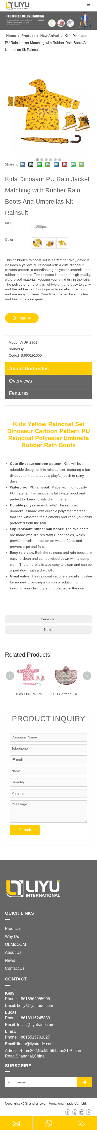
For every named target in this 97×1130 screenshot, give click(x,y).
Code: (13, 355)
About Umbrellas (29, 368)
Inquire (25, 318)
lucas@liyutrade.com (35, 1025)
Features (19, 393)
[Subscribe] (84, 1082)
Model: (14, 342)
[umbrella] (37, 243)
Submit (25, 830)
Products (13, 928)
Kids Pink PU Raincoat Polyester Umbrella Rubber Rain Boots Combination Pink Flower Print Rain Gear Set (31, 694)
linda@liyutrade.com (35, 1044)
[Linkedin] (81, 1112)
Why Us (12, 936)
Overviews (20, 381)
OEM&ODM (15, 944)
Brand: (14, 349)
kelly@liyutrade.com (35, 1005)
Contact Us (15, 968)
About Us (13, 952)
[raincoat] (62, 243)
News (10, 960)
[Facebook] (67, 1112)
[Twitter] (88, 1112)
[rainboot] (50, 243)
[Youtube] (74, 1112)
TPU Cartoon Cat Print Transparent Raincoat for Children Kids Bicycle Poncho (66, 694)
